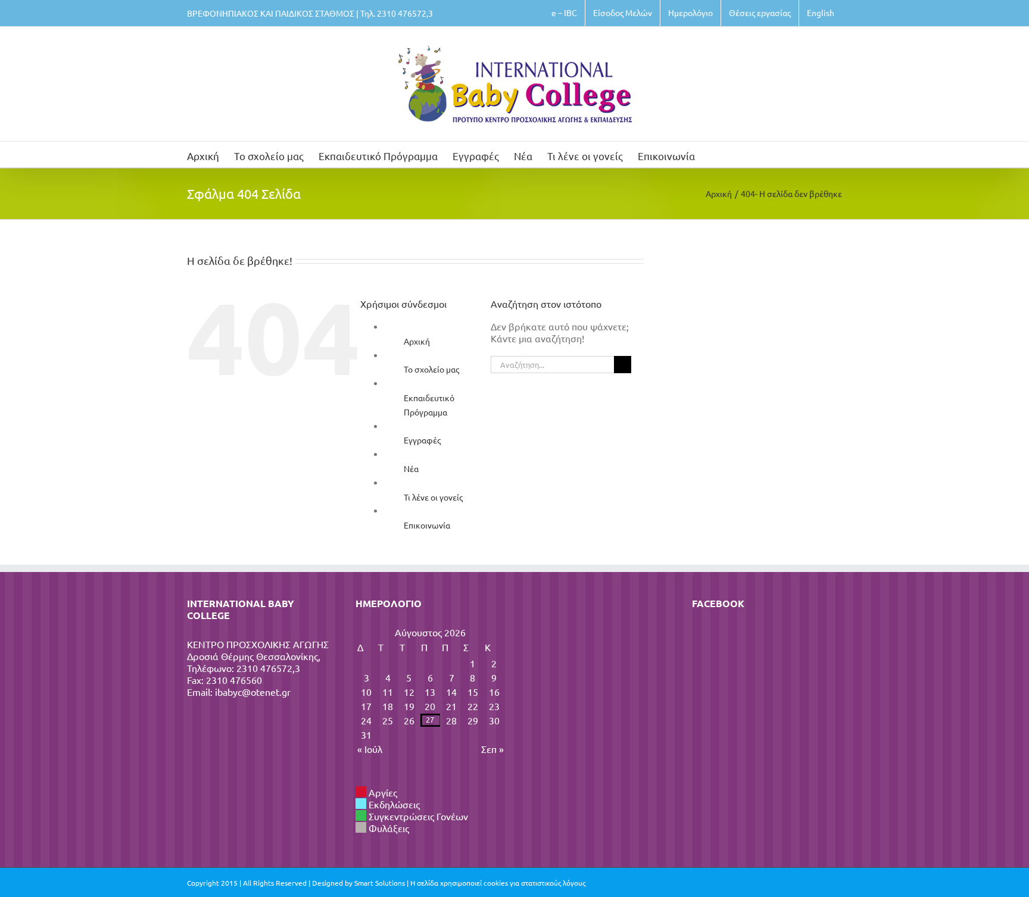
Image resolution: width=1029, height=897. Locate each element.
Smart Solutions (379, 882)
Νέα (411, 468)
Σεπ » (492, 749)
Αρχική (417, 341)
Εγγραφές (422, 440)
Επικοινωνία (427, 525)
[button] (714, 154)
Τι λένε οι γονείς (433, 497)
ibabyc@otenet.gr (253, 692)
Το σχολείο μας (431, 369)
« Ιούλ (369, 749)
